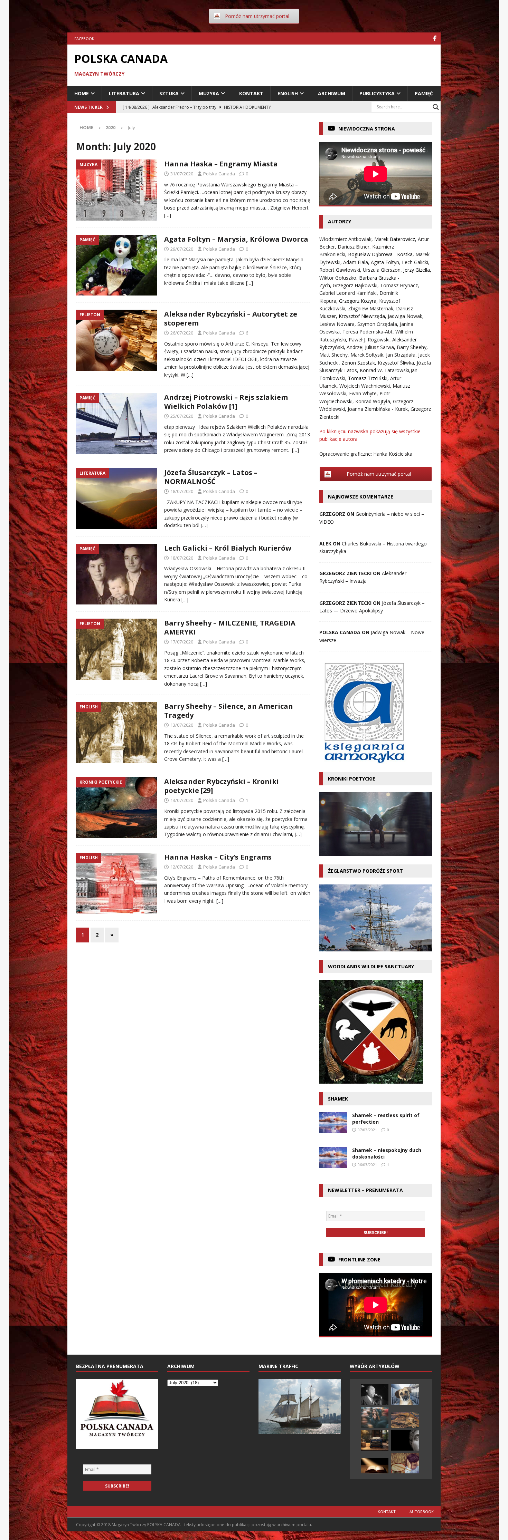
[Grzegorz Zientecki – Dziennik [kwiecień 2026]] (374, 1440)
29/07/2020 (181, 249)
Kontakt (251, 93)
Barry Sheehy (411, 347)
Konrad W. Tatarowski (384, 370)
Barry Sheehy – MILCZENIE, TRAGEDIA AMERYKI (229, 627)
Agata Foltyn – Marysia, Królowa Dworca (236, 239)
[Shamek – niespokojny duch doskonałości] (333, 1157)
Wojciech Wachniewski (364, 385)
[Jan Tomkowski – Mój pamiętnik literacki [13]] (405, 1420)
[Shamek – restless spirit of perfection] (333, 1122)
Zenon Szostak (358, 362)
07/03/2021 (367, 1129)
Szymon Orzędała (377, 324)
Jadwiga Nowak (405, 316)
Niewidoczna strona (366, 128)
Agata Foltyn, (386, 262)
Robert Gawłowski (339, 270)
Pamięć (424, 93)
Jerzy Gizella (416, 270)
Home (81, 93)
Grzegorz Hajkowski (355, 285)
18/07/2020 (181, 491)
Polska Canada (219, 174)
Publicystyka (377, 93)
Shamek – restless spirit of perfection (386, 1118)
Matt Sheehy (333, 354)
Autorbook (422, 1511)
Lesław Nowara (337, 324)
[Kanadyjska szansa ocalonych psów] (405, 1394)
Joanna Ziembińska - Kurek (378, 409)
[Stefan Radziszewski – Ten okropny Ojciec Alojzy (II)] (374, 1465)
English (287, 93)
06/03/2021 (367, 1164)
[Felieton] (116, 340)
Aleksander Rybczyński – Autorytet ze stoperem (230, 318)
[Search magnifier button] (436, 107)
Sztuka (169, 93)
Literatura (124, 93)
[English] (116, 732)
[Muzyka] (116, 190)
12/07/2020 (181, 867)
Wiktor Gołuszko (337, 277)
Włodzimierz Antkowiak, (346, 239)
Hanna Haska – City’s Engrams (218, 857)
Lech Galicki (415, 262)
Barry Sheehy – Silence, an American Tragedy (228, 710)
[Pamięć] (116, 265)
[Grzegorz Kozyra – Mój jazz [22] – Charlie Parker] (374, 1394)
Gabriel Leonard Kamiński (348, 293)
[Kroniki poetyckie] (116, 807)
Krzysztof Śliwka (396, 362)
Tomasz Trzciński (367, 378)
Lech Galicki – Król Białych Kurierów (227, 548)
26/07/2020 (181, 333)
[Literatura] (116, 498)
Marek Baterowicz (394, 239)
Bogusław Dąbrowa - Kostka (380, 254)
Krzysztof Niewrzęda (362, 316)
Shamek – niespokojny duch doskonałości (386, 1153)
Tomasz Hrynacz (399, 285)
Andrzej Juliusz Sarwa (370, 347)
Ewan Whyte (363, 393)
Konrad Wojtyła (372, 401)
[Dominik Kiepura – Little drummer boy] (405, 1463)
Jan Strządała (400, 354)
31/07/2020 (181, 174)
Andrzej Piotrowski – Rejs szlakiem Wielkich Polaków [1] (226, 402)
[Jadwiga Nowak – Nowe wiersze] (374, 1417)
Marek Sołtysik (366, 354)
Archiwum (331, 93)
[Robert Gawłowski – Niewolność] (405, 1440)
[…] (167, 215)
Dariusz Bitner (353, 246)
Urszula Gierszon (382, 270)
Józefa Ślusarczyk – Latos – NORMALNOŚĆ (210, 477)
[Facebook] (435, 38)
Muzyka (209, 93)
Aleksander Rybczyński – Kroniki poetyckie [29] (221, 786)
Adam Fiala (355, 262)
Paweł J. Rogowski (369, 339)
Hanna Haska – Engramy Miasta (221, 163)
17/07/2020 (181, 642)
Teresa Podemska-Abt (367, 331)
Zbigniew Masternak (370, 308)
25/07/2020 (181, 416)
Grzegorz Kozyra (357, 301)
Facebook (84, 38)
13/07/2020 (181, 725)
